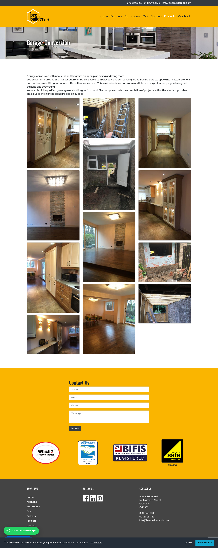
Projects (170, 16)
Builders (156, 16)
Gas (146, 16)
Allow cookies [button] (205, 542)
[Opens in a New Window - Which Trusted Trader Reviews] (46, 452)
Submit (75, 428)
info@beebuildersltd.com (176, 3)
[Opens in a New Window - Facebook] (86, 500)
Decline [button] (188, 542)
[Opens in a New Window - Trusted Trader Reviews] (88, 452)
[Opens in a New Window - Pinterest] (100, 500)
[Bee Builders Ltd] (38, 16)
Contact (184, 16)
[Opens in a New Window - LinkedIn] (93, 500)
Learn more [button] (96, 542)
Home (104, 16)
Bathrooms (133, 16)
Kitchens (116, 16)
